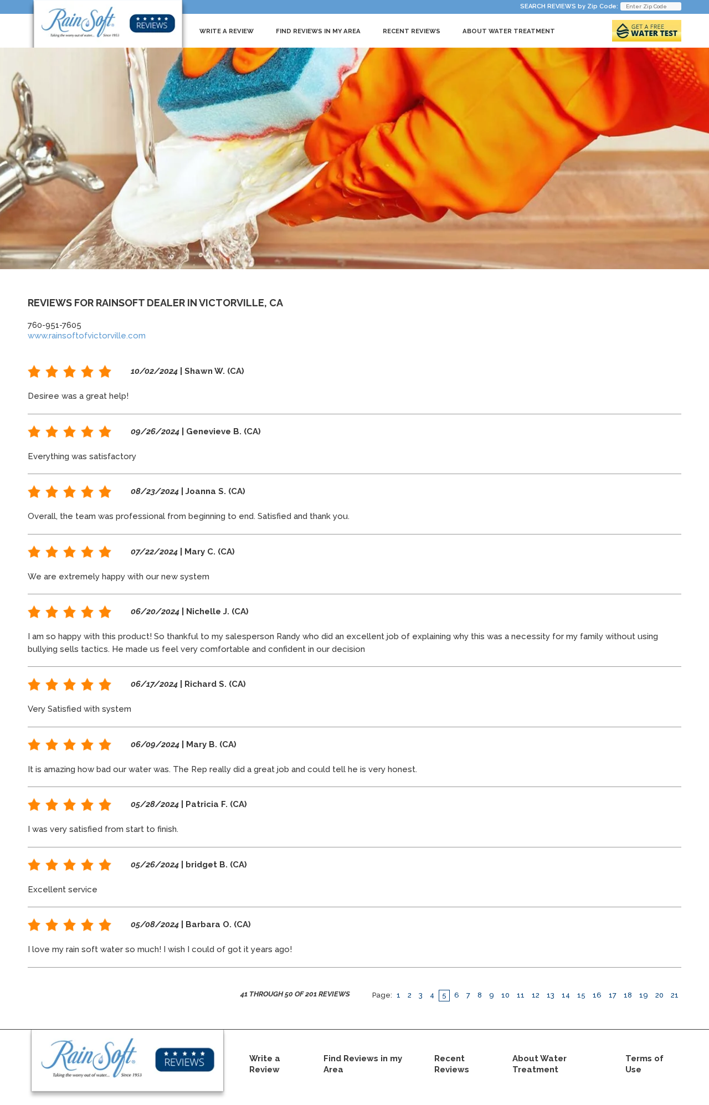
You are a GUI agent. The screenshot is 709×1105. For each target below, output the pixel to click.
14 (566, 995)
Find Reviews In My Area (318, 31)
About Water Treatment (509, 31)
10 (505, 995)
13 (550, 995)
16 (597, 995)
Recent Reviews (411, 31)
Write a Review (226, 31)
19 (643, 995)
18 (628, 995)
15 (581, 995)
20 (659, 995)
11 (521, 995)
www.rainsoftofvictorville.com (87, 336)
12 (536, 995)
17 (612, 995)
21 (675, 995)
